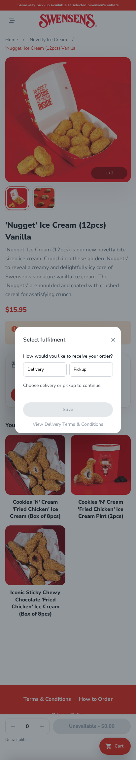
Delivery (35, 369)
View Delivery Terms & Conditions (68, 424)
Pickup (80, 369)
